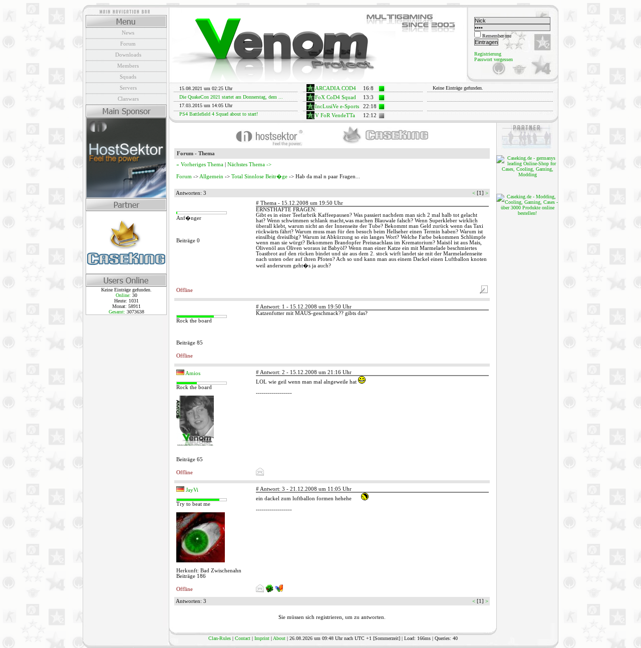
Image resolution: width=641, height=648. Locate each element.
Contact (242, 638)
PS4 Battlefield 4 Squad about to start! (218, 114)
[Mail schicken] (260, 474)
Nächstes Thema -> (249, 164)
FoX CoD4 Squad (335, 97)
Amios (192, 373)
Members (128, 66)
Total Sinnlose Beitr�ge (259, 176)
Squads (128, 77)
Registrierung (487, 54)
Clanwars (128, 99)
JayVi (192, 490)
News (128, 33)
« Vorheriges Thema (199, 164)
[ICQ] (270, 590)
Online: (124, 295)
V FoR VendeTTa (335, 115)
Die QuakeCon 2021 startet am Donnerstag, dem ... (231, 97)
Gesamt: (118, 311)
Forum (128, 44)
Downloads (128, 55)
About (279, 638)
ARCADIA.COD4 (335, 88)
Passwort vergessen (493, 59)
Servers (128, 88)
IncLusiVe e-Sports (337, 106)
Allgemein (211, 176)
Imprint (261, 638)
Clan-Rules (219, 638)
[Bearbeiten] (484, 291)
